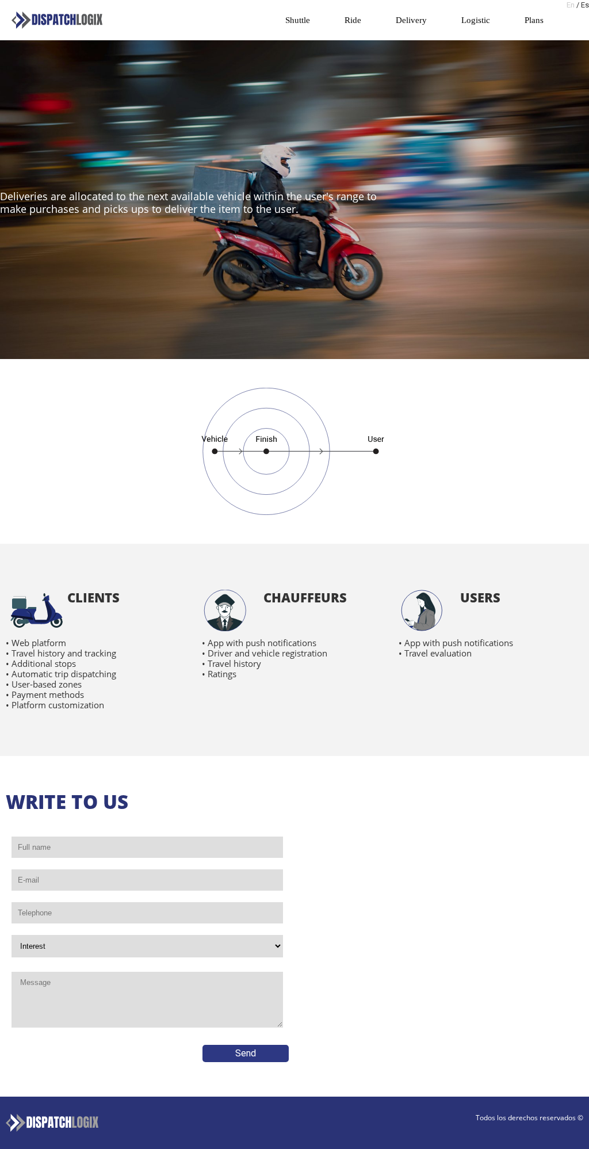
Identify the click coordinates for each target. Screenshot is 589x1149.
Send (245, 1053)
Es (585, 5)
